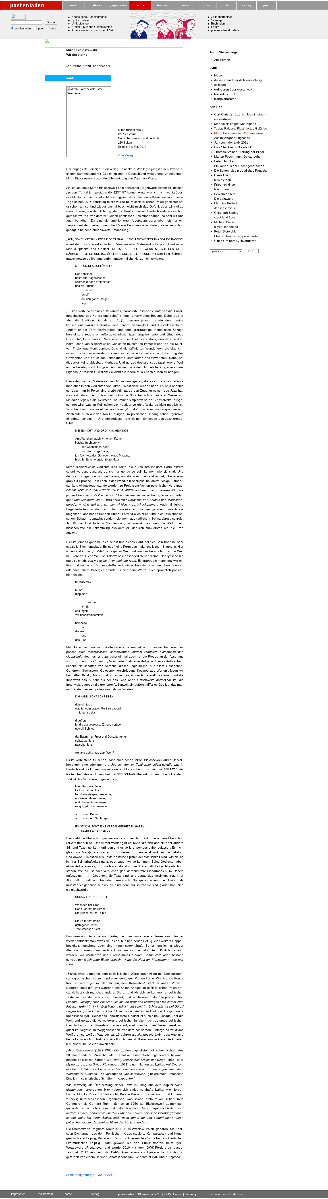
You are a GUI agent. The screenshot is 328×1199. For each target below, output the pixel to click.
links (206, 5)
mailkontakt (45, 1194)
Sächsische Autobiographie (89, 17)
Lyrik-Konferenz (82, 20)
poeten (74, 5)
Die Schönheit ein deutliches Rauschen (241, 170)
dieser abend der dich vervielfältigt (238, 80)
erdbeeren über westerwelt (233, 89)
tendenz (163, 5)
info (226, 5)
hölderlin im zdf (225, 94)
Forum (215, 27)
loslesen (96, 5)
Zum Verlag (126, 155)
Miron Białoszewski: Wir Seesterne (238, 133)
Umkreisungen (81, 23)
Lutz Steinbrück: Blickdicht (232, 147)
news (185, 5)
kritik (140, 5)
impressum (18, 1194)
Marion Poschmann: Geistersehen (238, 156)
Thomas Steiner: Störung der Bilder (239, 152)
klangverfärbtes (225, 99)
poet (266, 5)
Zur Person (222, 60)
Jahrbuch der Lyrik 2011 (231, 142)
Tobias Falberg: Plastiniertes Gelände (240, 128)
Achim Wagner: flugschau (232, 138)
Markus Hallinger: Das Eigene (235, 123)
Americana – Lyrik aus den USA (92, 30)
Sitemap (216, 20)
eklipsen (220, 84)
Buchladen (218, 23)
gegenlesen (118, 5)
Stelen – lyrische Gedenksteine (92, 27)
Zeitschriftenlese (222, 17)
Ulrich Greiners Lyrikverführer (235, 241)
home (68, 1194)
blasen (219, 75)
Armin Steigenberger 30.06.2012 (90, 1174)
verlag (246, 5)
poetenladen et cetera (225, 30)
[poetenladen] (31, 5)
